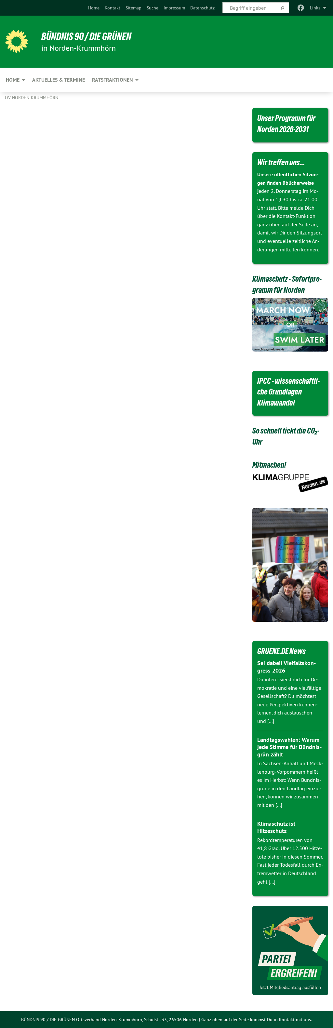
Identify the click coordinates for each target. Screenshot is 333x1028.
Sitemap (133, 8)
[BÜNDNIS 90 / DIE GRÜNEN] (16, 41)
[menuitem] (94, 8)
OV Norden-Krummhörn (31, 97)
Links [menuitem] (315, 8)
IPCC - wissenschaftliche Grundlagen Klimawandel (288, 391)
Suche (152, 8)
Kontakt (112, 8)
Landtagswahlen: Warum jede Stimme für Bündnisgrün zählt (289, 747)
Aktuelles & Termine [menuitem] (58, 79)
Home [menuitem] (13, 79)
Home (94, 8)
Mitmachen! (269, 464)
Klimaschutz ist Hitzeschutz (276, 827)
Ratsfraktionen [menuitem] (112, 79)
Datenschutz (202, 8)
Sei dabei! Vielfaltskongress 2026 (286, 666)
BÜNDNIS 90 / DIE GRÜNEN (86, 36)
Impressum (174, 8)
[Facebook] (301, 8)
